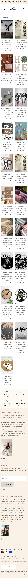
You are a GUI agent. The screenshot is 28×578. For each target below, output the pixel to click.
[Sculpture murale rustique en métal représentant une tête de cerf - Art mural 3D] (7, 29)
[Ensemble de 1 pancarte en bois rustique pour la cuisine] (7, 131)
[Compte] (23, 9)
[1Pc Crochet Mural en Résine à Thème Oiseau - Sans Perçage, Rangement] (7, 63)
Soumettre (7, 484)
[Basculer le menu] (1, 9)
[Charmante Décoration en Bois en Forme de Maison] (7, 163)
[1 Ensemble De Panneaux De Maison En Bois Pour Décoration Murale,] (21, 163)
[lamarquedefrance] (14, 9)
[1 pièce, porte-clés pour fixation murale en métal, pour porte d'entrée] (21, 97)
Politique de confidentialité (7, 559)
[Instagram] (1, 458)
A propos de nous (5, 561)
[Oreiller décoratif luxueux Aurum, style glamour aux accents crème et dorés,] (7, 227)
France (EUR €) (7, 567)
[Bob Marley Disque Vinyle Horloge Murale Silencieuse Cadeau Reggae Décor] (21, 261)
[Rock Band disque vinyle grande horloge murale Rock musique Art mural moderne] (7, 261)
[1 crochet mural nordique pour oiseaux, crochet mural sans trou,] (21, 131)
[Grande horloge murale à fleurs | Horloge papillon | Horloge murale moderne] (21, 331)
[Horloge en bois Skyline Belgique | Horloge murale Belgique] (7, 365)
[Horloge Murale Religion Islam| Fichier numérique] (7, 331)
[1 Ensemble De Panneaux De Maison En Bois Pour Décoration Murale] (21, 29)
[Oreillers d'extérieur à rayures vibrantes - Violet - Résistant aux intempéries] (21, 195)
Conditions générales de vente (8, 556)
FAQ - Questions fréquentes (19, 561)
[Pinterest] (4, 458)
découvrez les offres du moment (18, 2)
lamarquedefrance (9, 571)
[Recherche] (5, 9)
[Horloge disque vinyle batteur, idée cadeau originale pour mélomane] (21, 295)
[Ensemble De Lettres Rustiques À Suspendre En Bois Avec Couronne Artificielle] (7, 97)
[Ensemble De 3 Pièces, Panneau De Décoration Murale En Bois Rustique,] (7, 195)
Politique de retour (20, 559)
